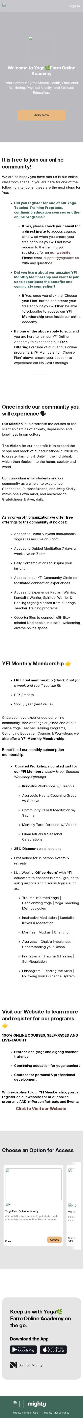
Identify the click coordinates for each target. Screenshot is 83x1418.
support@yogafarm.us (61, 258)
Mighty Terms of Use (25, 1412)
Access (54, 1239)
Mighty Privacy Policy (56, 1412)
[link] (33, 1205)
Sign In (74, 6)
